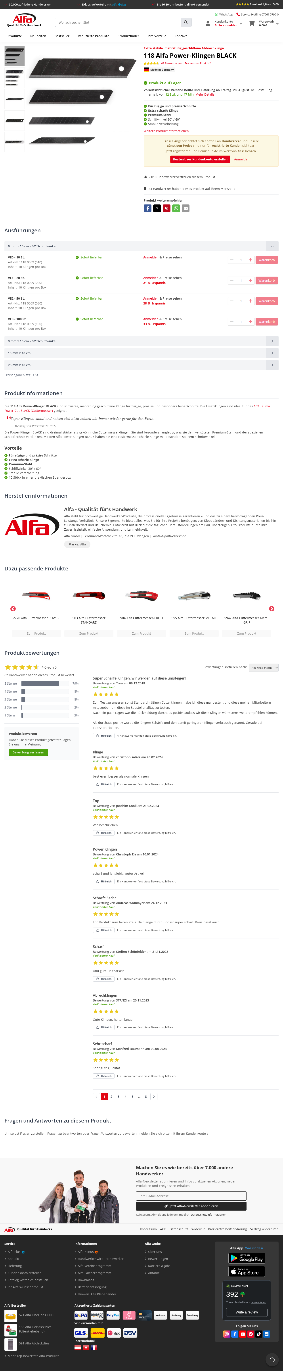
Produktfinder (128, 36)
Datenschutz (179, 1229)
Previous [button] (12, 608)
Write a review (247, 1312)
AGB (163, 1229)
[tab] (141, 246)
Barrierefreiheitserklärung (227, 1229)
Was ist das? (254, 1248)
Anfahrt (153, 1273)
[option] (36, 608)
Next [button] (271, 608)
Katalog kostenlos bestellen (28, 1280)
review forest (258, 1302)
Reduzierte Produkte (93, 36)
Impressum (148, 1229)
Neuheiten (38, 36)
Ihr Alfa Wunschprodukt (25, 1287)
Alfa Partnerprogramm (94, 1273)
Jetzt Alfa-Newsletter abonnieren (194, 1206)
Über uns (155, 1252)
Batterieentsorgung (92, 1287)
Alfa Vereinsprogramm (94, 1266)
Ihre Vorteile (156, 36)
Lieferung (15, 1266)
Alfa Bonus (86, 1252)
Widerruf (198, 1229)
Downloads (86, 1280)
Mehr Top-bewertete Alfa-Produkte (33, 1356)
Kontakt (181, 36)
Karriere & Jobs (159, 1266)
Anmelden (241, 159)
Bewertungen (158, 1259)
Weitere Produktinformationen (166, 131)
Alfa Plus (14, 1252)
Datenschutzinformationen (208, 1215)
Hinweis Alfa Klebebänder (97, 1294)
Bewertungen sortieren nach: (225, 667)
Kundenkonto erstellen (25, 1273)
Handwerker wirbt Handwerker (101, 1259)
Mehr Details (204, 94)
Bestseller (62, 36)
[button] (147, 208)
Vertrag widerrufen (264, 1229)
